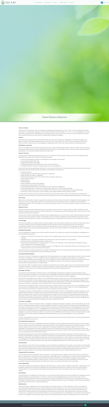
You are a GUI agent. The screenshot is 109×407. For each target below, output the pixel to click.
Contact (71, 2)
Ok (85, 405)
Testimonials (63, 2)
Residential (38, 2)
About (55, 2)
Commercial (47, 2)
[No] (107, 405)
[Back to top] (107, 402)
